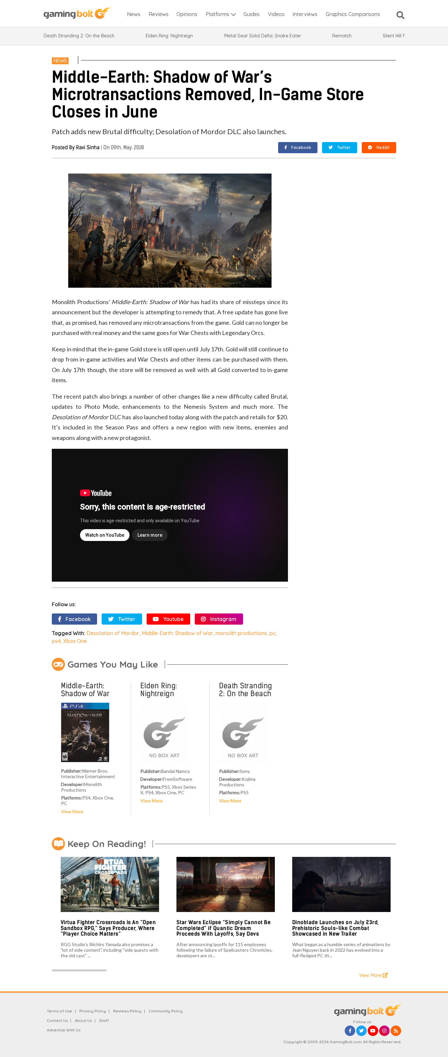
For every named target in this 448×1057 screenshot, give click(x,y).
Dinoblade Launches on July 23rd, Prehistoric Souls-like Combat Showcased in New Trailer (335, 928)
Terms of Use (59, 1010)
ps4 (56, 641)
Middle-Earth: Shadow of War (177, 633)
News (60, 61)
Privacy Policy (92, 1010)
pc (272, 633)
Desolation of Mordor (113, 633)
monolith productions (241, 633)
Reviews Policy (127, 1010)
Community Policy (166, 1010)
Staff (104, 1020)
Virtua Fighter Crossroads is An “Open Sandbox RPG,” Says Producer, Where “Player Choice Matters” (108, 928)
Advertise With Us (63, 1029)
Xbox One (75, 641)
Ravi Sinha (87, 147)
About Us (83, 1020)
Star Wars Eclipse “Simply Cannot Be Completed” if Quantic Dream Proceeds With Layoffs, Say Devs (223, 928)
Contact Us (57, 1020)
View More (72, 811)
